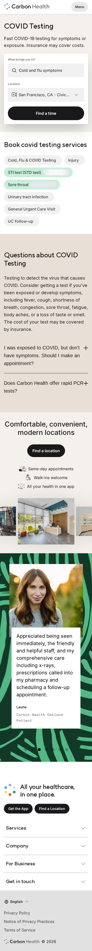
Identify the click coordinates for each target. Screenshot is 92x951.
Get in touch (20, 881)
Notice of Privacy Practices (29, 921)
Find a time (46, 113)
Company (17, 846)
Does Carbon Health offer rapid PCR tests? (43, 387)
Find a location (46, 450)
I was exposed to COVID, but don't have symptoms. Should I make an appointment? (42, 355)
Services (16, 828)
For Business (20, 864)
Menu (79, 7)
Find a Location (52, 808)
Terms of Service (19, 930)
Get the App (18, 808)
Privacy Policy (17, 912)
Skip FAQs (46, 246)
